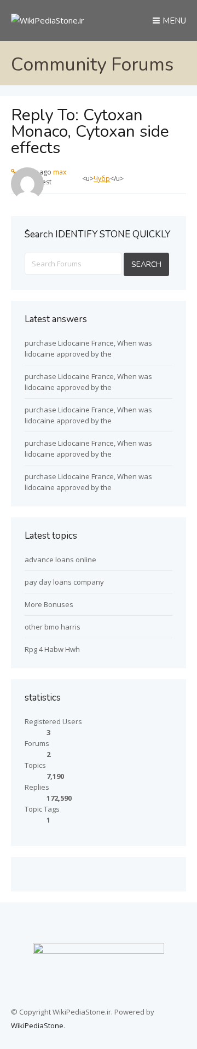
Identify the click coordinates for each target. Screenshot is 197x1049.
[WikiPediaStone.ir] (47, 20)
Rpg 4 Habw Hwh (52, 649)
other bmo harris (52, 627)
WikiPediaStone (37, 1025)
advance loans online (60, 559)
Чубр (102, 178)
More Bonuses (49, 604)
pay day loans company (64, 582)
